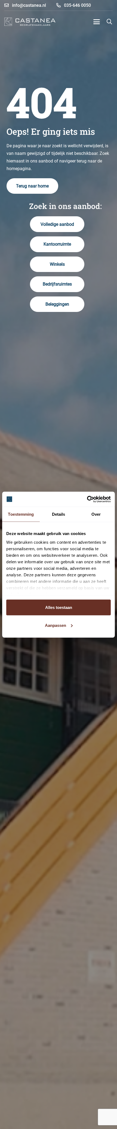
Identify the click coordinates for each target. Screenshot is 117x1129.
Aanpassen (55, 625)
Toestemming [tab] (21, 514)
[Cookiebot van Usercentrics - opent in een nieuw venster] (87, 499)
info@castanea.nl (28, 5)
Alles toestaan (58, 607)
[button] (96, 21)
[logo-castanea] (30, 22)
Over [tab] (96, 514)
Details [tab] (58, 514)
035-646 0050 (77, 5)
